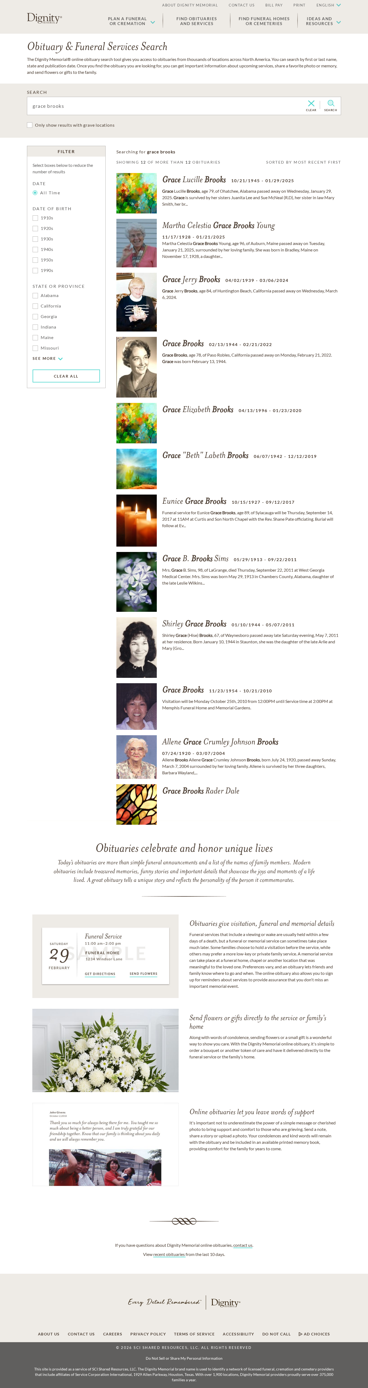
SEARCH (37, 92)
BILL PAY (274, 5)
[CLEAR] (311, 104)
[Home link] (44, 18)
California (51, 305)
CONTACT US (242, 5)
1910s (47, 217)
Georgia (49, 316)
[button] (131, 21)
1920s (47, 228)
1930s (47, 238)
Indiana (48, 326)
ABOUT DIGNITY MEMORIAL (190, 5)
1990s (47, 270)
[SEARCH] (331, 103)
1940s (47, 249)
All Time (50, 192)
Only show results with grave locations (74, 124)
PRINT (299, 5)
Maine (47, 337)
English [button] (326, 5)
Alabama (50, 295)
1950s (47, 259)
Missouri (50, 347)
